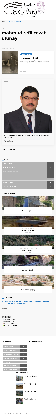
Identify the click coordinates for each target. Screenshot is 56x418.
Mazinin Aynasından (26, 54)
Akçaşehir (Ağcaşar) (28, 290)
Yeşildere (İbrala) (28, 270)
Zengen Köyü (34, 248)
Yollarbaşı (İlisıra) (28, 211)
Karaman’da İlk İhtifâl (29, 58)
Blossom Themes (10, 415)
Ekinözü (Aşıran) (28, 231)
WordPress (20, 415)
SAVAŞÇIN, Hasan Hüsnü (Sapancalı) (18, 301)
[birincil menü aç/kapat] (2, 9)
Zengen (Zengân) (28, 250)
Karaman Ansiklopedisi (28, 209)
